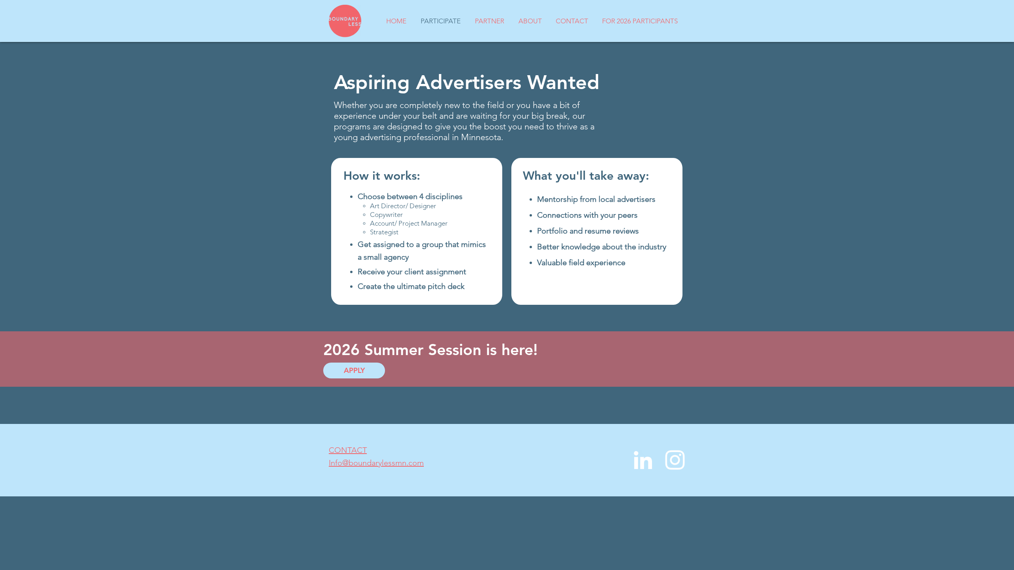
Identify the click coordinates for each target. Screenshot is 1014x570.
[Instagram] (675, 460)
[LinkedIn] (643, 460)
